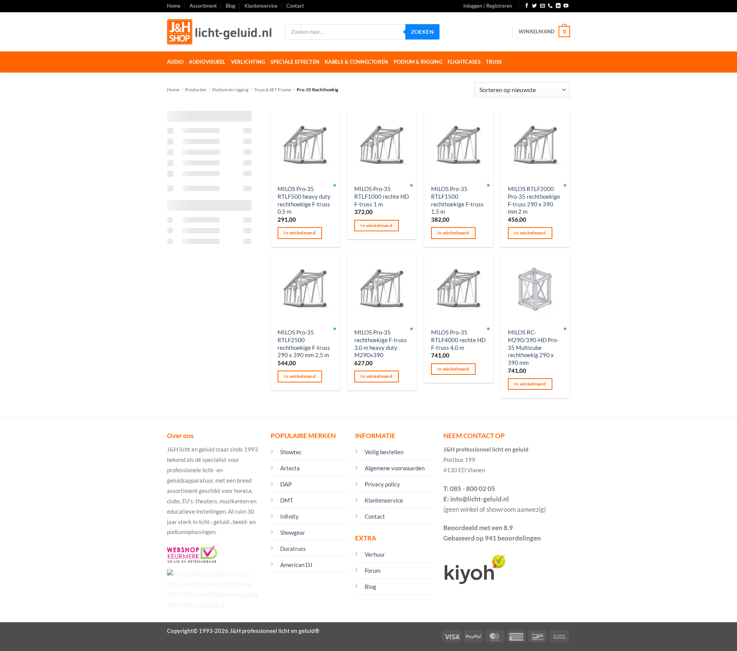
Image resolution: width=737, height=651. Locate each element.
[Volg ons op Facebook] (526, 6)
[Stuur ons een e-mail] (542, 6)
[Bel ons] (550, 6)
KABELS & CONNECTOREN (356, 62)
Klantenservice (261, 6)
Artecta (290, 468)
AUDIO (175, 62)
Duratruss (293, 548)
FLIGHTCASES (464, 62)
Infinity (289, 516)
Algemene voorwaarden (395, 468)
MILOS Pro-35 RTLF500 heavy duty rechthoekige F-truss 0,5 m (304, 200)
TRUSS (494, 62)
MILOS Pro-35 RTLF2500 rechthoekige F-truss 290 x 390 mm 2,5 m (304, 343)
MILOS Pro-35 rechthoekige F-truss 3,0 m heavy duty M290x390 (380, 343)
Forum (372, 570)
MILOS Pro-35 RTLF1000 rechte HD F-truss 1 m (381, 196)
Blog (230, 6)
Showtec (291, 451)
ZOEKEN (422, 31)
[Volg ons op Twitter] (534, 6)
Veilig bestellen (384, 451)
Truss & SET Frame (272, 89)
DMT (286, 500)
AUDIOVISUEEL (207, 62)
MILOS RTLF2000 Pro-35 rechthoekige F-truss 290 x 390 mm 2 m (534, 200)
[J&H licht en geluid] (220, 31)
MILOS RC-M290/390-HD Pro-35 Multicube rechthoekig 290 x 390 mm (533, 347)
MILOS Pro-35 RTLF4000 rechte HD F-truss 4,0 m (458, 340)
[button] (487, 6)
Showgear (292, 532)
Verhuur (375, 554)
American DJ (296, 564)
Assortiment (203, 6)
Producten (196, 89)
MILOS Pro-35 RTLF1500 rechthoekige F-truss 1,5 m (457, 200)
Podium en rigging (230, 89)
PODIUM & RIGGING (418, 62)
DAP (286, 484)
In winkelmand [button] (300, 233)
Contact (295, 6)
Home (173, 6)
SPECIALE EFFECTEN (295, 62)
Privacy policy (382, 484)
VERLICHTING (248, 62)
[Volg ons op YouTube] (565, 6)
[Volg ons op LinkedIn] (558, 6)
